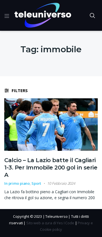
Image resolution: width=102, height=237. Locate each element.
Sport (36, 183)
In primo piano (17, 183)
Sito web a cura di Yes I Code (50, 222)
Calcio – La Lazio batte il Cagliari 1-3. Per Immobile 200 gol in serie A (50, 167)
